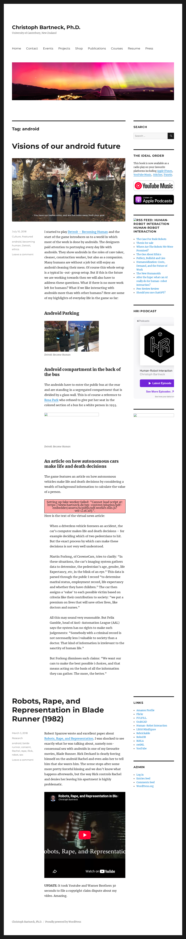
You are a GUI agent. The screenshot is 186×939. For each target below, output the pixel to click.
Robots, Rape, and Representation (68, 738)
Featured (27, 236)
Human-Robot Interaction (151, 725)
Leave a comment (22, 254)
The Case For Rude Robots (151, 239)
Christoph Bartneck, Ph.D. (46, 27)
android (16, 241)
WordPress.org (145, 786)
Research (17, 738)
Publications (97, 48)
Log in (140, 774)
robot (15, 754)
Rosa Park (51, 400)
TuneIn (168, 174)
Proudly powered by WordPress (63, 921)
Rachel (16, 750)
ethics (15, 249)
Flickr (139, 714)
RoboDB (141, 737)
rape (24, 750)
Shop (79, 48)
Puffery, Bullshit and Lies (150, 258)
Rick (30, 750)
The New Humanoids (148, 273)
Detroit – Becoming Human (88, 232)
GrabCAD (141, 721)
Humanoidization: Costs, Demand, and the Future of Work (151, 266)
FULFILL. (141, 718)
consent (26, 747)
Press (149, 48)
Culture (16, 236)
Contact (32, 48)
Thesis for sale (144, 243)
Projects (64, 48)
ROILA (140, 740)
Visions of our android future (66, 146)
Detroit (26, 245)
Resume (134, 48)
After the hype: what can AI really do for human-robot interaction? (152, 281)
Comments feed (145, 782)
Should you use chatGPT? (150, 292)
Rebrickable (143, 733)
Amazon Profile (145, 710)
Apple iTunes (164, 171)
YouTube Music (142, 174)
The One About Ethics (148, 254)
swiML (140, 744)
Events (48, 48)
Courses (117, 48)
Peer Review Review (147, 288)
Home (16, 48)
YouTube (141, 748)
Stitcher (157, 174)
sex (21, 754)
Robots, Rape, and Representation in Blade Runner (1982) (58, 709)
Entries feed (143, 778)
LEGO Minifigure (146, 729)
